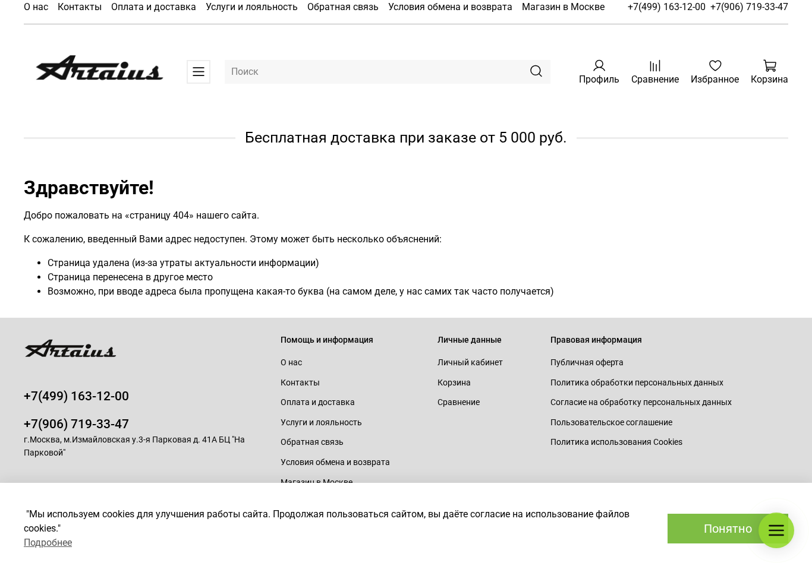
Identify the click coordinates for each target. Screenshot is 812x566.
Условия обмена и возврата (450, 6)
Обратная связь (343, 6)
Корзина (454, 383)
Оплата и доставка (153, 6)
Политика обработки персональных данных (636, 383)
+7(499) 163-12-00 (667, 6)
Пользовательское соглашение (611, 423)
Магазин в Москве (563, 6)
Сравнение (459, 402)
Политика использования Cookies (616, 442)
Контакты (80, 6)
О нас (36, 6)
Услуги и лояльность (252, 6)
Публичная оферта (587, 363)
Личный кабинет (470, 363)
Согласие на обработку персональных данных (641, 402)
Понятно (728, 528)
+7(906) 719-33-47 (749, 6)
